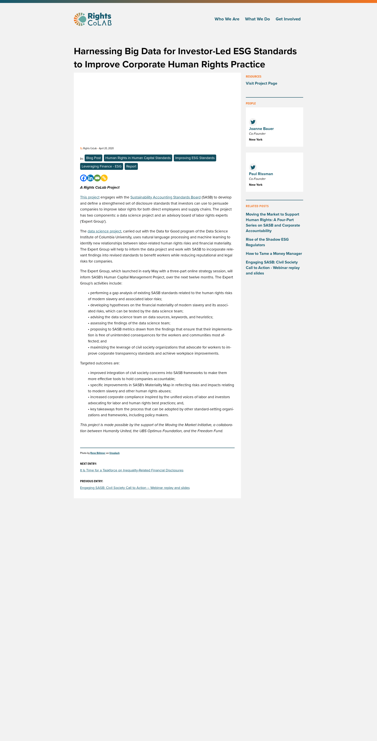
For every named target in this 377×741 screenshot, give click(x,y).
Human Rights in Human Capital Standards (138, 158)
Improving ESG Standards (195, 158)
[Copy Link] (104, 178)
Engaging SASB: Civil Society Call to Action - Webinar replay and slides (273, 268)
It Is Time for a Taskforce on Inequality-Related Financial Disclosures (131, 470)
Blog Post (93, 158)
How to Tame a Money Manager (274, 253)
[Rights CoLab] (93, 19)
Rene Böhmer (97, 453)
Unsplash (114, 453)
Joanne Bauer (261, 128)
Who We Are (227, 19)
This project (90, 197)
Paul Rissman (261, 174)
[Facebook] (83, 178)
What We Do (257, 19)
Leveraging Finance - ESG (102, 166)
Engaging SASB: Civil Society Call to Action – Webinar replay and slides (135, 488)
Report (131, 166)
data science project (104, 231)
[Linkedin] (90, 178)
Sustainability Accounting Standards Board (165, 197)
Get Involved (288, 19)
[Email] (97, 178)
